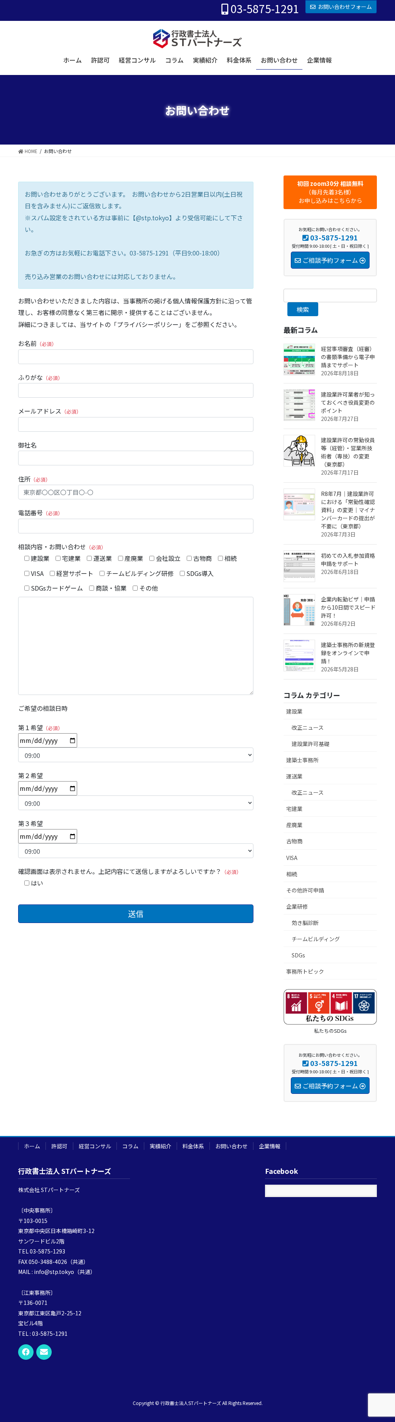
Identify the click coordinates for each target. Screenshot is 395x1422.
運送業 (294, 776)
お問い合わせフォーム (345, 6)
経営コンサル (95, 1146)
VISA (291, 858)
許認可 (59, 1146)
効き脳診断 (305, 922)
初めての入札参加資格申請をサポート (348, 559)
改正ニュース (308, 727)
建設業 (294, 711)
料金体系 (193, 1146)
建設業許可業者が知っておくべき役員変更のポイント (348, 402)
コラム (130, 1146)
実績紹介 (160, 1146)
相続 (291, 874)
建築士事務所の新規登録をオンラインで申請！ (348, 653)
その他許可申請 (305, 890)
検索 (303, 309)
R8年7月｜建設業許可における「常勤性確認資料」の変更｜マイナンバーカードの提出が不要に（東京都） (348, 510)
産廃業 (294, 825)
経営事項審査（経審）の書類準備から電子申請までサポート (348, 357)
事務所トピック (305, 971)
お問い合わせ (231, 1146)
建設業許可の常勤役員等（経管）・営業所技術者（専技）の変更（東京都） (348, 452)
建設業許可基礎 (310, 744)
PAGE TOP (379, 1372)
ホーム (32, 1146)
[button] (330, 192)
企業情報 (269, 1146)
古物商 (294, 841)
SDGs (298, 955)
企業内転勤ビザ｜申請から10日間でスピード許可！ (348, 607)
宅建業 (294, 808)
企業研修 (297, 906)
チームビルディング (316, 939)
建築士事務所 (302, 760)
